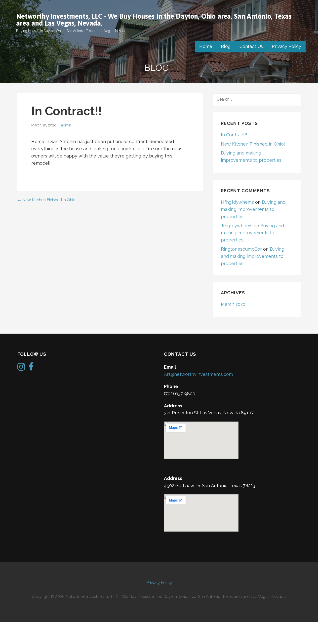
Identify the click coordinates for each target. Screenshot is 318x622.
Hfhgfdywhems (237, 202)
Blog (225, 46)
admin (66, 125)
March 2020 (233, 304)
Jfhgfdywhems (236, 225)
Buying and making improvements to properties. (253, 209)
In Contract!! (234, 134)
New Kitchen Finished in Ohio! (253, 144)
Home (205, 46)
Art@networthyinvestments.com (198, 374)
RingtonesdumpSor (241, 249)
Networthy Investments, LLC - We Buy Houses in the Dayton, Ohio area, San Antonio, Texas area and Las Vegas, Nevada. (154, 19)
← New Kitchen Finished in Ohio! (47, 199)
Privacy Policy (286, 46)
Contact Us (251, 46)
